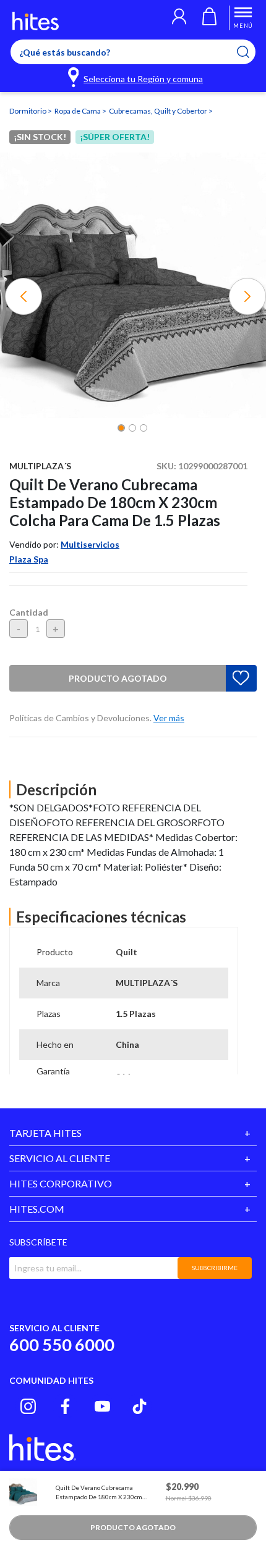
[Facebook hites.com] (65, 1406)
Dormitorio (28, 110)
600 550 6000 (61, 1344)
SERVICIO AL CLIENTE (59, 1158)
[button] (179, 18)
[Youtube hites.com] (102, 1406)
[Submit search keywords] (251, 52)
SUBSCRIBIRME (215, 1267)
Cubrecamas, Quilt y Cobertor (158, 110)
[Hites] (35, 21)
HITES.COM (36, 1209)
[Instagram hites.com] (28, 1406)
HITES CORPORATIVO (60, 1183)
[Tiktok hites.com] (139, 1406)
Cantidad (28, 612)
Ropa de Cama (78, 110)
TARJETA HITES (45, 1133)
